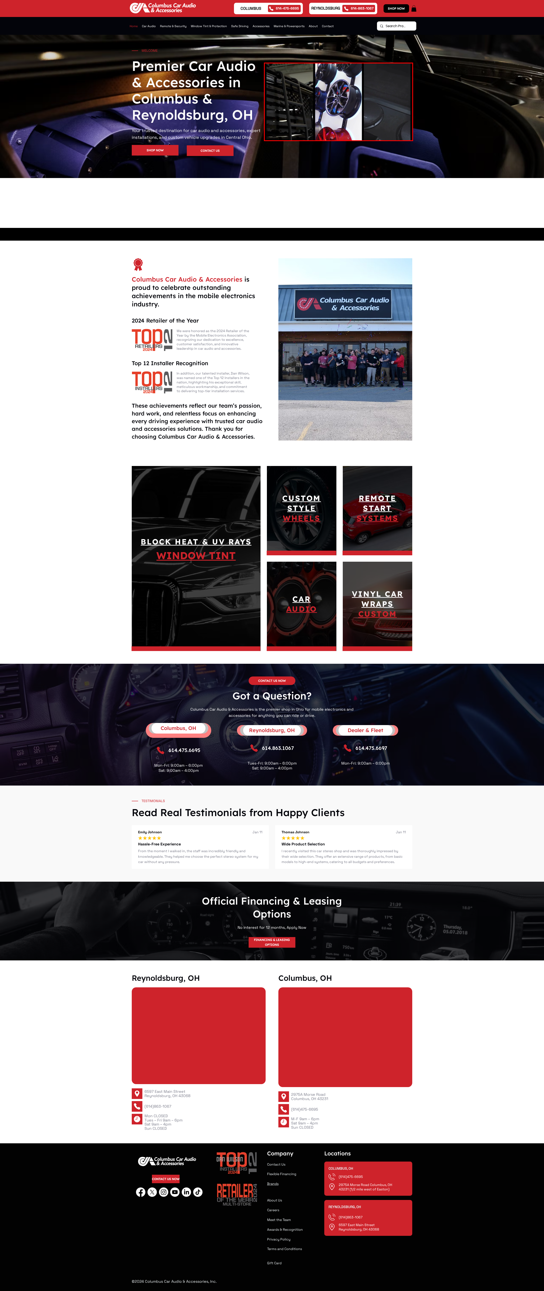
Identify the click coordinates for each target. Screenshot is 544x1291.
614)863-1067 (351, 1217)
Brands (273, 1184)
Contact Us (276, 1164)
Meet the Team (279, 1220)
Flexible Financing (281, 1174)
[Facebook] (140, 1192)
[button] (413, 8)
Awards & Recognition (285, 1229)
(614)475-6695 (304, 1109)
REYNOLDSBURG (325, 8)
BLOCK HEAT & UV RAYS (196, 541)
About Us (274, 1200)
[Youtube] (175, 1192)
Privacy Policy (278, 1239)
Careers (273, 1210)
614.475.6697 (371, 748)
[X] (152, 1192)
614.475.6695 (184, 750)
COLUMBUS (251, 8)
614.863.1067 (278, 748)
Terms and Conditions (284, 1249)
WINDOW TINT (196, 555)
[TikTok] (198, 1192)
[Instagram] (163, 1192)
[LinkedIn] (186, 1192)
